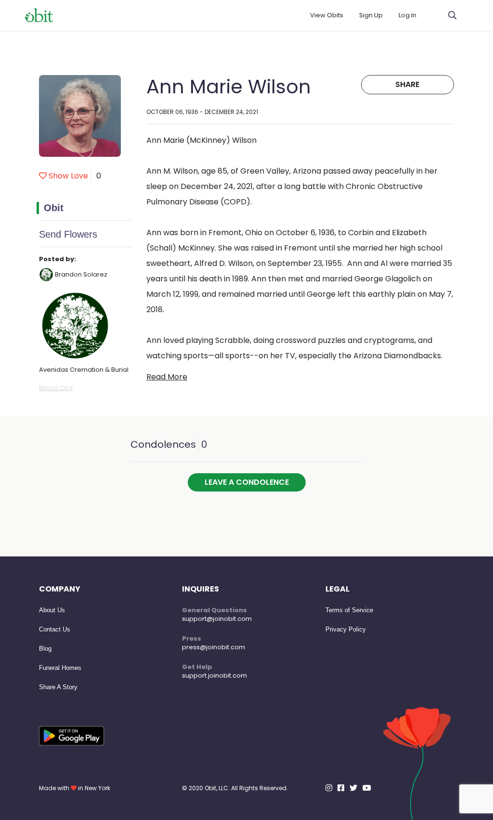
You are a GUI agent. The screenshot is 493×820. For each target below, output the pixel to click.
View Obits (326, 15)
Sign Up (371, 15)
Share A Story (58, 687)
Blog (45, 648)
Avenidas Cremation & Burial (84, 369)
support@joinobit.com (217, 618)
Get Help (197, 666)
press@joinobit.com (213, 647)
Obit (54, 207)
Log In (407, 15)
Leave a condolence (247, 482)
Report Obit (56, 387)
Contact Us (54, 629)
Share (407, 84)
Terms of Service (349, 610)
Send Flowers (68, 234)
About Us (52, 610)
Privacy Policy (345, 629)
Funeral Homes (60, 667)
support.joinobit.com (214, 675)
